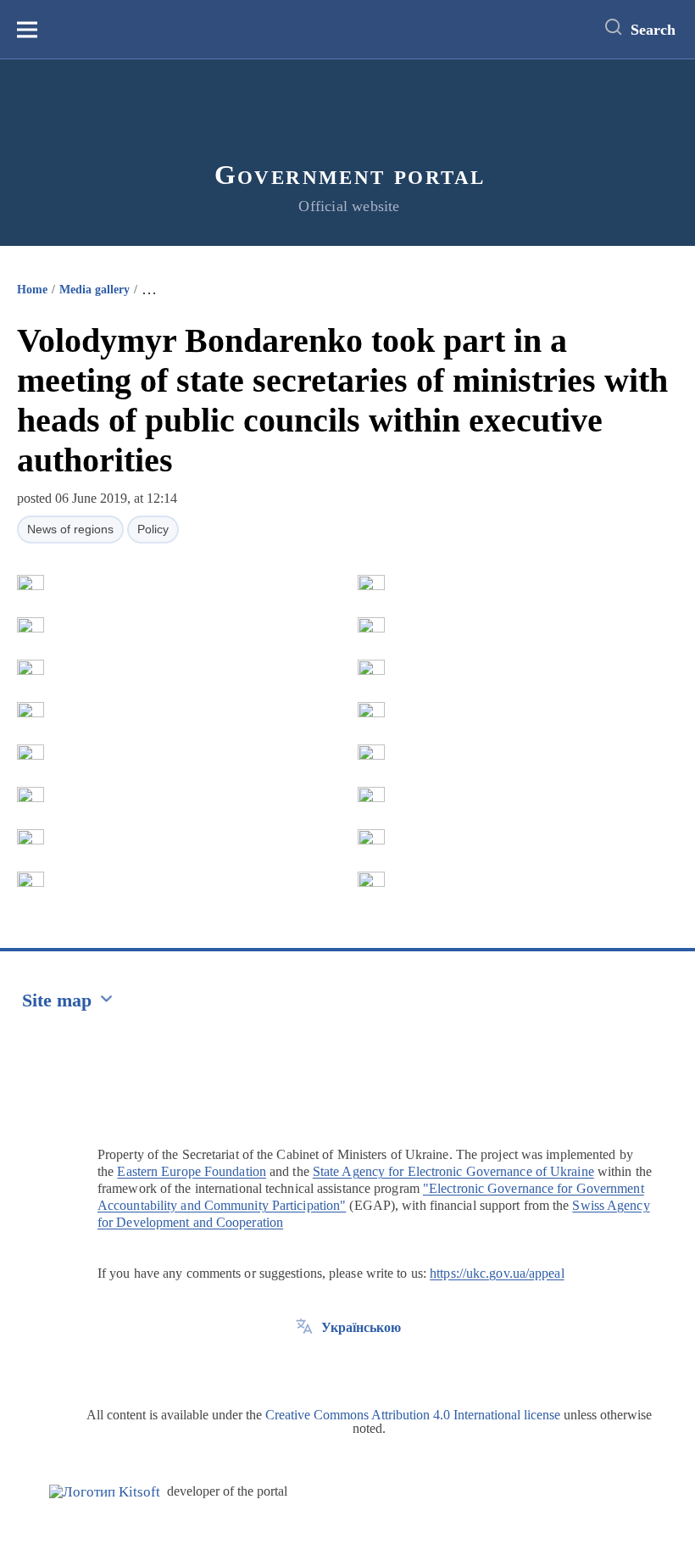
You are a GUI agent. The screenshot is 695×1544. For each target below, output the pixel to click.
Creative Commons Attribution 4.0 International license (412, 1414)
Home (32, 289)
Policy (153, 529)
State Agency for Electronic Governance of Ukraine (453, 1171)
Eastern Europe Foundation (191, 1171)
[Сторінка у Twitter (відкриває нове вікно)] (304, 1366)
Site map (57, 1000)
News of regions (70, 529)
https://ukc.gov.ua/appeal (497, 1273)
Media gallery (94, 289)
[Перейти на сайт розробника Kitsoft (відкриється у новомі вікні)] (104, 1492)
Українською (361, 1327)
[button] (30, 582)
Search (653, 29)
